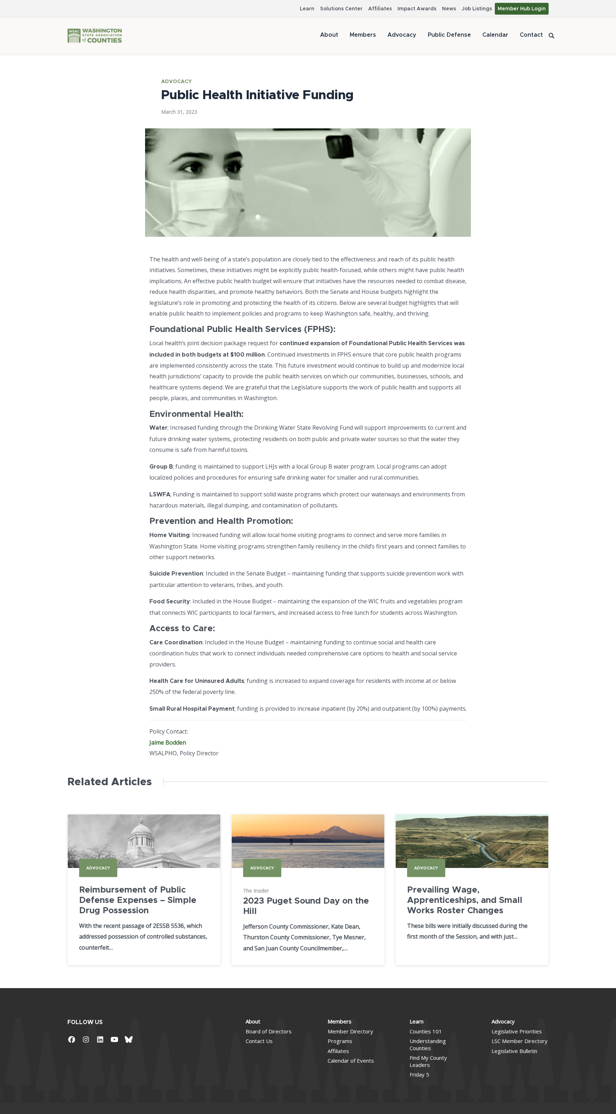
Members (363, 35)
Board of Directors (269, 1031)
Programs (340, 1040)
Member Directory (350, 1031)
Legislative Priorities (517, 1031)
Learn (307, 8)
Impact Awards (416, 8)
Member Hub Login (522, 8)
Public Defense (449, 35)
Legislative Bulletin (514, 1050)
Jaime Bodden (167, 742)
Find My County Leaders (428, 1061)
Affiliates (380, 8)
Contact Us (259, 1040)
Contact (531, 35)
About (329, 35)
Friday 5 (419, 1074)
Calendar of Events (351, 1060)
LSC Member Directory (520, 1040)
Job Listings (477, 8)
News (449, 8)
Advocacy (401, 35)
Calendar (495, 35)
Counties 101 (426, 1031)
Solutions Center (341, 8)
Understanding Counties (428, 1044)
